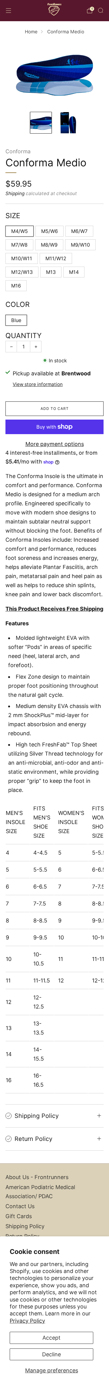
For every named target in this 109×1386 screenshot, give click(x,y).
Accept (51, 1337)
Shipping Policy (25, 1226)
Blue (16, 320)
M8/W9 (49, 245)
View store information (38, 384)
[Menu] (8, 11)
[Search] (100, 10)
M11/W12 (55, 258)
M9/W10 (80, 245)
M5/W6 (49, 231)
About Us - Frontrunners (36, 1177)
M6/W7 (79, 231)
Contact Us (20, 1206)
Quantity (23, 335)
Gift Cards (18, 1216)
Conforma (18, 151)
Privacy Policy (27, 1321)
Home (31, 32)
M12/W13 (22, 272)
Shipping (15, 193)
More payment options (54, 444)
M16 (16, 286)
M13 (51, 272)
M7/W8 (19, 245)
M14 (74, 272)
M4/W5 (19, 231)
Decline (51, 1354)
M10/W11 (21, 258)
